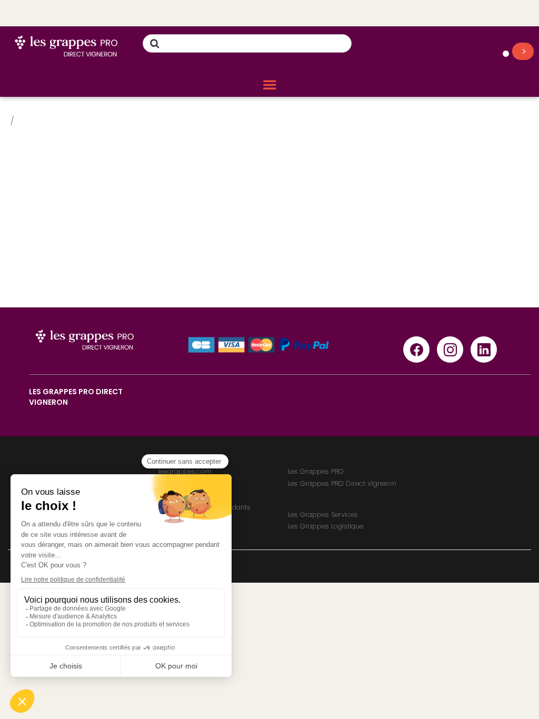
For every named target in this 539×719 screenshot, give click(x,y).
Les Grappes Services (323, 515)
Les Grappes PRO (316, 471)
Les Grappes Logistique (325, 526)
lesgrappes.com (185, 471)
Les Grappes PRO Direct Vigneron (342, 483)
